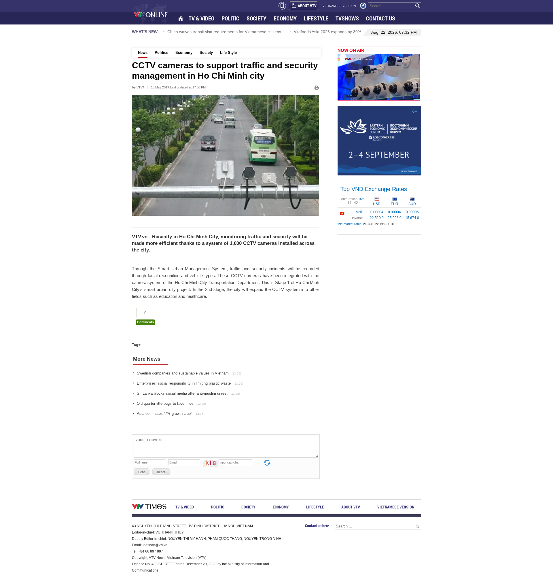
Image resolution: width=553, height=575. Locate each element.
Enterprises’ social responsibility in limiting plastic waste (190, 383)
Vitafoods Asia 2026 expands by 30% (327, 31)
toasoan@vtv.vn (155, 545)
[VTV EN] (155, 14)
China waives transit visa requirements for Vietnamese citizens (224, 31)
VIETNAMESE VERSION (339, 5)
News (142, 52)
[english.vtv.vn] (149, 507)
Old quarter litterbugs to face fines (171, 403)
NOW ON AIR (351, 50)
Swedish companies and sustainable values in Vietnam (189, 373)
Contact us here (317, 525)
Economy (183, 52)
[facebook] (363, 6)
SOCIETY (256, 18)
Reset (161, 471)
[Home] (181, 18)
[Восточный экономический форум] (379, 140)
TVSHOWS (347, 18)
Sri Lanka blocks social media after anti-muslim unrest (188, 393)
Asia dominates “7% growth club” (170, 413)
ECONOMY (285, 18)
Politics (161, 52)
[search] (417, 6)
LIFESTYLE (316, 18)
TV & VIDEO (201, 18)
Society (206, 52)
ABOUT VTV (307, 5)
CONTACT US (380, 18)
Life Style (228, 52)
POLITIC (230, 18)
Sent (141, 471)
